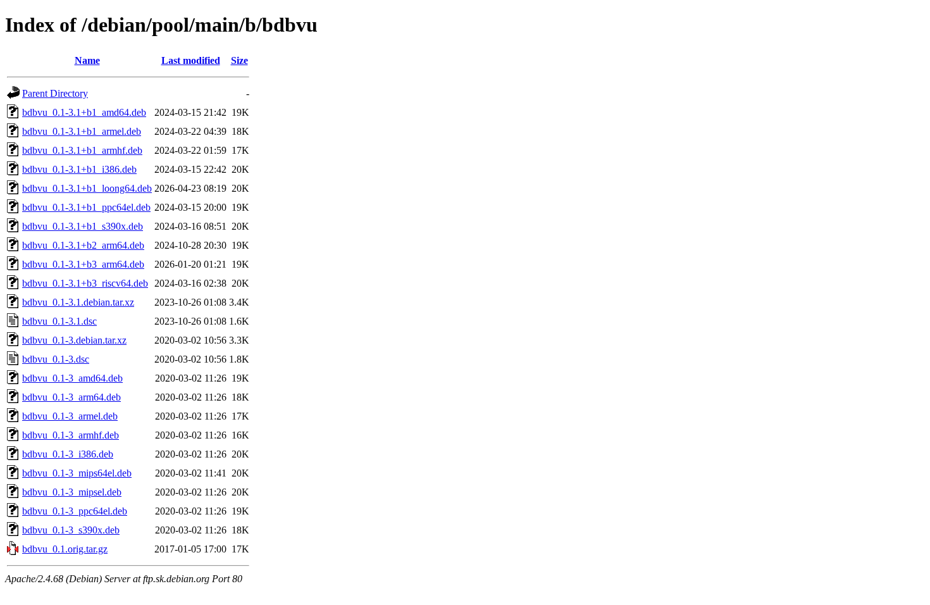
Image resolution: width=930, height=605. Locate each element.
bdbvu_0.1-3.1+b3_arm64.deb (83, 264)
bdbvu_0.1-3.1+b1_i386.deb (79, 169)
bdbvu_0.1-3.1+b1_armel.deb (81, 131)
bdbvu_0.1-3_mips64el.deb (77, 473)
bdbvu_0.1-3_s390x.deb (71, 530)
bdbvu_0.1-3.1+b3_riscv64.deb (85, 283)
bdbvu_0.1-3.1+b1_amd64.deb (84, 112)
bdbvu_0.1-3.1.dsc (59, 321)
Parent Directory (55, 93)
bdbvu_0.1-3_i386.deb (67, 454)
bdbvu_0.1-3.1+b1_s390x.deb (82, 226)
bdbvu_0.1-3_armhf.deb (70, 435)
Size (239, 60)
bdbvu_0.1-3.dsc (55, 359)
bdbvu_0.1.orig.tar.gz (65, 549)
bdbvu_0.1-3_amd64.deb (72, 378)
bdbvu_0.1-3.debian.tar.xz (74, 340)
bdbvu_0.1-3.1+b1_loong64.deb (87, 188)
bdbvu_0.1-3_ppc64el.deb (74, 511)
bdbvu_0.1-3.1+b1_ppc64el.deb (86, 207)
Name (87, 60)
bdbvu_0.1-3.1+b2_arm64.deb (83, 245)
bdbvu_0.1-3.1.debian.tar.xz (78, 302)
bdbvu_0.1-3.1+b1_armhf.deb (82, 150)
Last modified (190, 60)
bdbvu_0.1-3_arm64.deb (71, 397)
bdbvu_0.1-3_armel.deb (70, 416)
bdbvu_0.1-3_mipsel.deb (71, 492)
